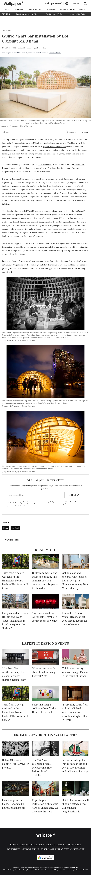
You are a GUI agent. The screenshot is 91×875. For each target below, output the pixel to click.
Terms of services (33, 502)
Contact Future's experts (32, 845)
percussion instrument (52, 210)
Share (7, 132)
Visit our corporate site (71, 868)
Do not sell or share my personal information (62, 849)
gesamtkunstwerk (68, 243)
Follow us (73, 132)
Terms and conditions (56, 845)
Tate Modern (76, 196)
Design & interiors (34, 9)
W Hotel (58, 139)
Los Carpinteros (44, 164)
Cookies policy (13, 849)
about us (14, 845)
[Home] (7, 9)
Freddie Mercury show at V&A (26, 14)
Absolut (11, 243)
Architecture (18, 9)
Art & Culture (50, 9)
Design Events (7, 30)
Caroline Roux (10, 47)
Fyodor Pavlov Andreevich (54, 146)
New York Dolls (78, 142)
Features (43, 48)
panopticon (7, 228)
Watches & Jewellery (67, 9)
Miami (68, 139)
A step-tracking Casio (77, 14)
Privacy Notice (69, 502)
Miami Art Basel (40, 142)
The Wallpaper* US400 (54, 14)
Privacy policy (74, 845)
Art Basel (15, 528)
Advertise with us (30, 849)
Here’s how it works (55, 53)
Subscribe (76, 3)
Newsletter (85, 132)
